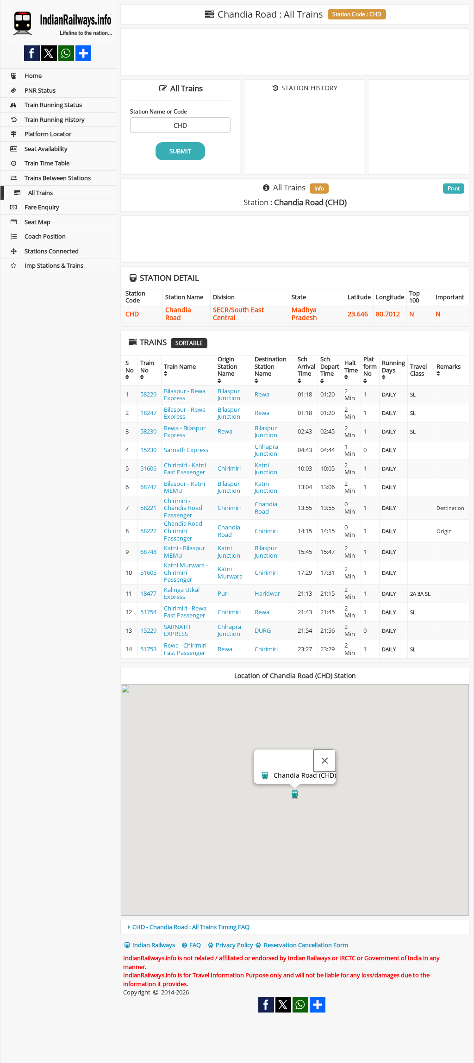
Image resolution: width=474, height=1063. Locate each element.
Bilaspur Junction (229, 395)
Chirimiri (229, 468)
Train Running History (55, 119)
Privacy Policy (233, 945)
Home (33, 75)
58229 (148, 394)
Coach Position (45, 236)
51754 (148, 612)
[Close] (325, 760)
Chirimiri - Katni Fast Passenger (185, 469)
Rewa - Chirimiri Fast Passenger (185, 649)
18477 (148, 593)
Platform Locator (48, 134)
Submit (180, 151)
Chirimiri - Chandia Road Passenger (183, 508)
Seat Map (37, 222)
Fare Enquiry (42, 207)
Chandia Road (266, 508)
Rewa (262, 394)
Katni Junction (266, 469)
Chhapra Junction (266, 450)
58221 (148, 507)
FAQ (194, 945)
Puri (223, 593)
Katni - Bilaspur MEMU (184, 552)
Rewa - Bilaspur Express (185, 432)
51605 (148, 572)
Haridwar (267, 593)
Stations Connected (52, 251)
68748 (148, 551)
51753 (148, 649)
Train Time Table (47, 163)
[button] (295, 794)
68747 (148, 487)
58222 (148, 531)
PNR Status (40, 90)
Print (454, 188)
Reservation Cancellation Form (305, 945)
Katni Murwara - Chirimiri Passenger (186, 572)
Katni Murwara (230, 572)
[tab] (295, 926)
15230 (148, 450)
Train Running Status (53, 105)
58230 (148, 431)
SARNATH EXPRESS (177, 630)
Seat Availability (46, 149)
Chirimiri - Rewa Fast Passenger (185, 612)
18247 (148, 413)
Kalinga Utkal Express (182, 593)
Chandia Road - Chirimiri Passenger (185, 530)
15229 (148, 630)
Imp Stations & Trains (54, 265)
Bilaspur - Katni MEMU (184, 487)
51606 (148, 468)
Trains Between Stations (58, 178)
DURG (263, 630)
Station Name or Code (158, 111)
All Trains (40, 193)
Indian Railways (153, 945)
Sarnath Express (186, 450)
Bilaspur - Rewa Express (185, 395)
